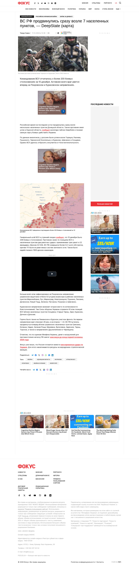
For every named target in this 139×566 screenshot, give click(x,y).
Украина (82, 9)
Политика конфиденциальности (83, 562)
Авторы (56, 475)
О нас (20, 479)
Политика (72, 9)
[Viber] (48, 3)
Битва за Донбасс (66, 16)
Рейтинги (108, 3)
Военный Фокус (58, 9)
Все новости (31, 9)
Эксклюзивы (44, 9)
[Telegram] (41, 3)
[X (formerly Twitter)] (38, 3)
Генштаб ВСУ (71, 359)
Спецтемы (96, 3)
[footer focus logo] (26, 466)
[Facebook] (35, 3)
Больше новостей (105, 204)
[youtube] (35, 495)
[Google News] (52, 3)
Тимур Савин (25, 33)
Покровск (26, 363)
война (30, 359)
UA (116, 3)
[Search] (120, 2)
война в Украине (40, 363)
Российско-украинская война (46, 16)
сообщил (46, 130)
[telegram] (29, 495)
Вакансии (40, 479)
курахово (59, 359)
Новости (22, 472)
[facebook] (19, 495)
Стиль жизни (107, 9)
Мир (90, 9)
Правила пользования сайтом (59, 481)
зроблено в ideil (116, 562)
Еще (117, 9)
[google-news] (45, 495)
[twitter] (24, 495)
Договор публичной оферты (23, 488)
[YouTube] (45, 3)
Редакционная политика (42, 487)
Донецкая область (44, 359)
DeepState (54, 363)
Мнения (85, 3)
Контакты (100, 562)
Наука (97, 9)
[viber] (40, 495)
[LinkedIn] (55, 3)
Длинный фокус (43, 475)
